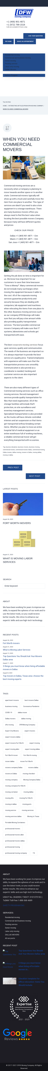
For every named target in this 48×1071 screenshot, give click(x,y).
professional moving (12, 847)
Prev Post (13, 467)
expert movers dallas (12, 737)
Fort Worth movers (17, 523)
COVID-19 (8, 712)
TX (34, 853)
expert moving (34, 743)
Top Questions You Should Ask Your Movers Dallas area (22, 658)
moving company (11, 780)
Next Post (34, 476)
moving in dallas (8, 455)
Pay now (8, 41)
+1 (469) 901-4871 (15, 21)
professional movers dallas (15, 841)
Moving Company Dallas (31, 780)
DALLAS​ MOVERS (12, 935)
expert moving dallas (32, 749)
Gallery (5, 78)
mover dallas (9, 761)
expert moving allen (12, 749)
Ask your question (35, 36)
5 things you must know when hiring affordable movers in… (29, 966)
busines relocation (11, 447)
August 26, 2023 (8, 519)
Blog (4, 81)
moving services (28, 810)
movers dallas (33, 767)
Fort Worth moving (30, 755)
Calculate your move (11, 90)
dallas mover (22, 712)
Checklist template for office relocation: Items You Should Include (31, 981)
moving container (11, 792)
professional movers (12, 829)
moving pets (26, 804)
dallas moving (16, 452)
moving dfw (9, 798)
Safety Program (11, 75)
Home (5, 49)
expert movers (30, 731)
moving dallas (37, 452)
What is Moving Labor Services (16, 650)
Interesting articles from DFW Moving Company (25, 106)
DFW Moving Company (27, 725)
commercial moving (39, 449)
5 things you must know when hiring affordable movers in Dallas (24, 668)
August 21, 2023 (8, 554)
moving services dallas (13, 816)
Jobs (5, 84)
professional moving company (16, 853)
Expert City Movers (12, 731)
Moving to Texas (33, 816)
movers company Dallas (13, 767)
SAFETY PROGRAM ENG (13, 905)
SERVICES (7, 52)
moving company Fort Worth (15, 786)
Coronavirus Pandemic (31, 706)
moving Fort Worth (26, 798)
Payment (6, 87)
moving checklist (29, 774)
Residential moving (12, 55)
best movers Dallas (32, 700)
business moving (34, 447)
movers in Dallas (27, 452)
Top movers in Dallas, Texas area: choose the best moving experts (23, 677)
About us (6, 72)
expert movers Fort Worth (14, 743)
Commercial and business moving (18, 58)
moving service (10, 810)
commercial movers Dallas (24, 449)
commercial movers (9, 449)
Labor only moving (12, 67)
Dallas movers (7, 452)
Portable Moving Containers (15, 822)
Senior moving (10, 61)
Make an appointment (25, 41)
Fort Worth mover (11, 755)
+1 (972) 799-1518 (15, 24)
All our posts (10, 938)
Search (42, 586)
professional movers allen (14, 835)
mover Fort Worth (26, 761)
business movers (23, 447)
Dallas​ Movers (10, 69)
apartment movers (12, 700)
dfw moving (9, 725)
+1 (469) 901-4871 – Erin (27, 236)
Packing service (11, 64)
